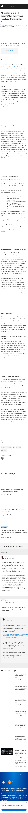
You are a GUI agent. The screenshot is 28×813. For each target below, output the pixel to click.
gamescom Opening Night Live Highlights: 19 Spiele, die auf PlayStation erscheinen (20, 738)
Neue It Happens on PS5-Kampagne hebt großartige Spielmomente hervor (12, 490)
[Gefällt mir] (10, 494)
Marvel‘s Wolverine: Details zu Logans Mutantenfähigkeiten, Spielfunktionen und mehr (21, 688)
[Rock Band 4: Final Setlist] (14, 121)
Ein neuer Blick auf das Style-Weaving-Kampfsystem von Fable (20, 700)
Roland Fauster (9, 50)
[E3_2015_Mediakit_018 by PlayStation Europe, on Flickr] (14, 304)
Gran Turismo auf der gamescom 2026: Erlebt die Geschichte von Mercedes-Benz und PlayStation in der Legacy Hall (20, 752)
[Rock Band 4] (14, 167)
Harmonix (9, 64)
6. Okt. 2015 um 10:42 (10, 620)
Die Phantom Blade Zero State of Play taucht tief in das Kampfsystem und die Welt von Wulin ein (14, 532)
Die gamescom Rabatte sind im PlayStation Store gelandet (20, 675)
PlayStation (9, 6)
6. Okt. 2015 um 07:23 (9, 602)
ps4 (14, 447)
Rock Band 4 (17, 67)
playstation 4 (9, 447)
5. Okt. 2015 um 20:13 (9, 558)
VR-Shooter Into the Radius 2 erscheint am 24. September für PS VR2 (21, 762)
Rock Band (18, 447)
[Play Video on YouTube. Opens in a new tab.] (10, 753)
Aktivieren (14, 809)
